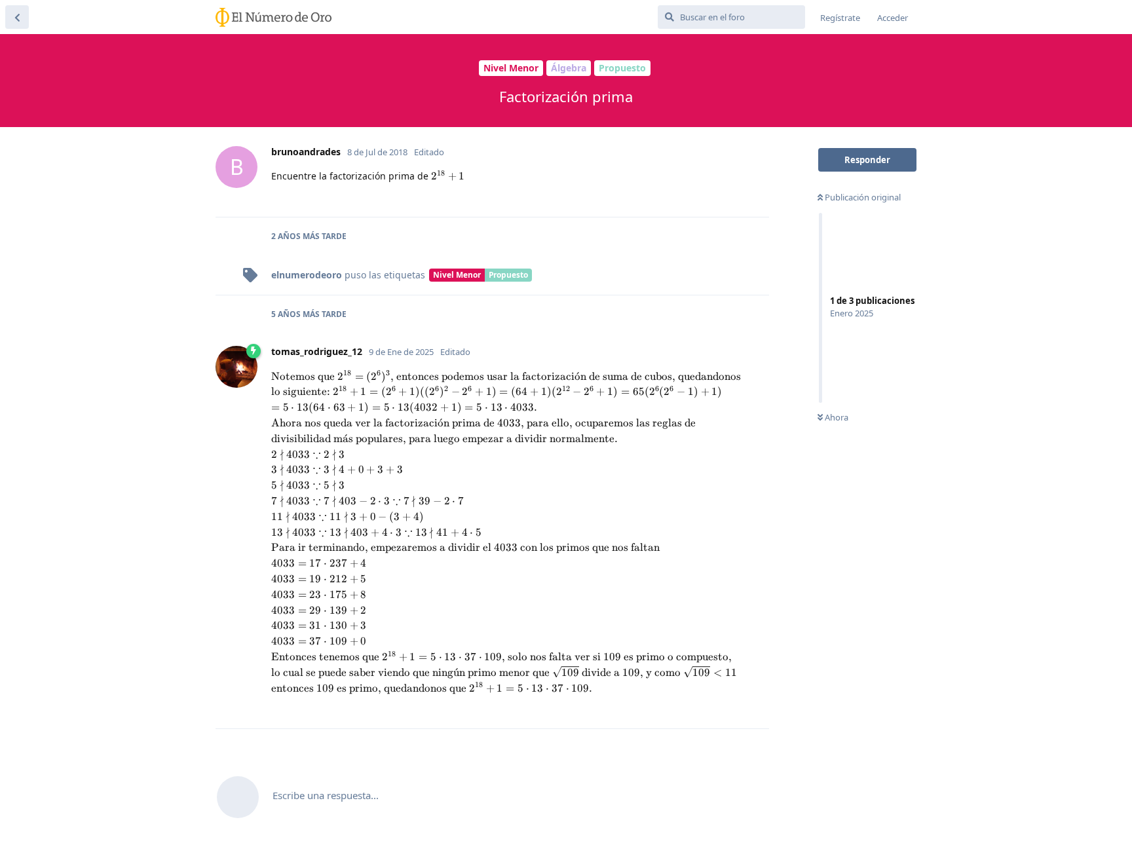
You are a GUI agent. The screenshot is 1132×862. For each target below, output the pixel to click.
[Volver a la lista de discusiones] (17, 17)
